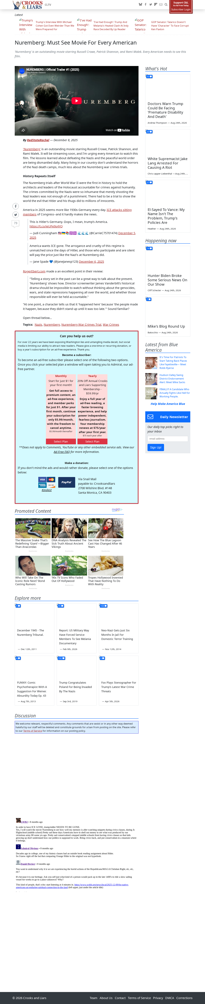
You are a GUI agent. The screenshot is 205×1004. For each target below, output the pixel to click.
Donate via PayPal (66, 482)
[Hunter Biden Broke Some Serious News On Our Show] (167, 258)
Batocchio (153, 332)
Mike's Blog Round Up (166, 326)
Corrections (184, 998)
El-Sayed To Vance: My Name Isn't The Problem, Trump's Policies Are (166, 216)
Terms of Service (32, 730)
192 (60, 658)
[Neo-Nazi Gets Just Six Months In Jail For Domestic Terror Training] (118, 614)
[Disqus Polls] (76, 774)
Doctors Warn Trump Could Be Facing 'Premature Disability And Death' (165, 110)
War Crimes (111, 325)
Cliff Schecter (154, 290)
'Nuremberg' (32, 149)
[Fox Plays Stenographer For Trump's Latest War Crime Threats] (118, 667)
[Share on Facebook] (16, 206)
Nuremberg (52, 325)
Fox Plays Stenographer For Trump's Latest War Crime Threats (118, 687)
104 (102, 605)
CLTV (48, 4)
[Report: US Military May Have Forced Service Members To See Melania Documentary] (76, 614)
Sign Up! (155, 447)
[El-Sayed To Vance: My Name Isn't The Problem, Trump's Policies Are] (167, 192)
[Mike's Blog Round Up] (167, 309)
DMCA (169, 998)
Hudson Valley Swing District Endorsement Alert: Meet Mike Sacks (172, 378)
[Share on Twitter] (16, 215)
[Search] (166, 4)
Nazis (38, 325)
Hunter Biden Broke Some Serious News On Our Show (167, 280)
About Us (106, 998)
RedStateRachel (38, 140)
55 (59, 605)
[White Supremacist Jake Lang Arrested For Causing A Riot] (167, 142)
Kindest (47, 490)
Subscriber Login (181, 9)
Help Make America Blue (168, 404)
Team (93, 998)
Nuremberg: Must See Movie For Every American (76, 42)
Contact (120, 998)
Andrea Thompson (157, 122)
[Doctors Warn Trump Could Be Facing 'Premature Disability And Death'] (167, 86)
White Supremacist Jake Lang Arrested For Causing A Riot (168, 163)
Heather (152, 228)
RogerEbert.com (34, 271)
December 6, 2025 (91, 262)
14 (148, 248)
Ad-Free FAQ (62, 452)
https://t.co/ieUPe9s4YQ (46, 226)
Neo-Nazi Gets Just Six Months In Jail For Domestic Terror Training (117, 635)
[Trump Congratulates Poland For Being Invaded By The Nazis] (76, 667)
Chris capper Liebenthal (160, 173)
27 (148, 182)
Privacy (158, 998)
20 (148, 131)
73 (15, 223)
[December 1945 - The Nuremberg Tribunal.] (34, 614)
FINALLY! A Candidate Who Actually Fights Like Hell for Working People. (175, 393)
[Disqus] (77, 854)
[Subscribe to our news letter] (161, 4)
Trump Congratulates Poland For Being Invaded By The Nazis (75, 687)
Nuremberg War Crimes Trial (81, 325)
